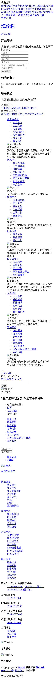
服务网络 (17, 333)
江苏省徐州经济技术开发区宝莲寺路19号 (22, 114)
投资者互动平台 (21, 271)
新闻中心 (11, 197)
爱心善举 (17, 240)
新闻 (8, 379)
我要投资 (11, 488)
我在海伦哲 (19, 312)
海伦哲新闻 (19, 200)
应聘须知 (17, 305)
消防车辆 (17, 169)
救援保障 (17, 237)
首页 (9, 407)
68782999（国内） (34, 586)
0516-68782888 (14, 586)
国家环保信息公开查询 (24, 349)
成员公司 (17, 138)
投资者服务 (19, 274)
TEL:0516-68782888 (11, 108)
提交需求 (6, 71)
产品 (14, 379)
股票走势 (17, 262)
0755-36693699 (14, 614)
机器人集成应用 (21, 178)
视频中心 (17, 215)
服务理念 (17, 330)
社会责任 (11, 231)
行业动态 (17, 203)
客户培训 (17, 340)
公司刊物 (17, 212)
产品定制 (6, 34)
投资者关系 (13, 259)
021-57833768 (14, 598)
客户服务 (11, 327)
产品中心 (11, 160)
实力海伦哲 (19, 135)
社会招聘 (17, 299)
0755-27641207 (14, 606)
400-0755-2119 (14, 622)
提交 (4, 385)
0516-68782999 (29, 108)
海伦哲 (8, 26)
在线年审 (11, 575)
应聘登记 (17, 309)
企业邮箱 (11, 494)
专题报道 (17, 209)
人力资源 (11, 293)
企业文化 (17, 125)
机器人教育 (19, 181)
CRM (9, 500)
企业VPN (12, 497)
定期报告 (17, 268)
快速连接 (6, 481)
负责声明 (11, 637)
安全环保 (17, 234)
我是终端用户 (14, 491)
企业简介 (17, 122)
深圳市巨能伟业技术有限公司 (36, 9)
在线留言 (17, 352)
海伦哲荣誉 (19, 132)
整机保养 (17, 343)
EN (9, 18)
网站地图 (11, 634)
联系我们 (17, 141)
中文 (3, 18)
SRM (9, 503)
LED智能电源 (20, 175)
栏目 (3, 379)
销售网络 (17, 336)
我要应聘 (11, 484)
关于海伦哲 (13, 119)
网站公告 (17, 206)
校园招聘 (17, 302)
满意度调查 (19, 346)
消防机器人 (19, 172)
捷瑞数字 (19, 670)
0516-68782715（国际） (19, 589)
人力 (19, 379)
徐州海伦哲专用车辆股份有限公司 (18, 5)
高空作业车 (19, 163)
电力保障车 (19, 166)
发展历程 (17, 128)
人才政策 (17, 296)
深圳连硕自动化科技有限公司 (16, 12)
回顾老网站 (13, 505)
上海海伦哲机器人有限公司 (30, 15)
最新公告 (17, 265)
